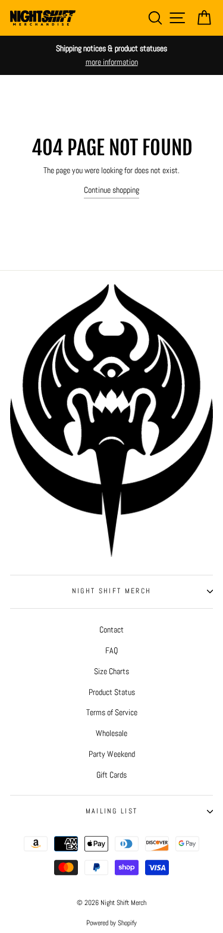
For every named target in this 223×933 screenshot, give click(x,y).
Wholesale (111, 733)
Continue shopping (111, 189)
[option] (111, 55)
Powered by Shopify (111, 923)
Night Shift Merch (111, 591)
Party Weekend (112, 754)
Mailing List (112, 811)
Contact (111, 629)
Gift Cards (111, 774)
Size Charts (111, 671)
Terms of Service (111, 712)
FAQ (111, 650)
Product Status (112, 692)
